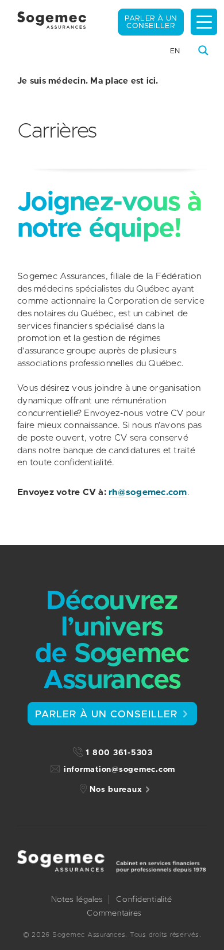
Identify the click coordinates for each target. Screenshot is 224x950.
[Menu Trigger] (204, 22)
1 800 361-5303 (119, 753)
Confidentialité (144, 900)
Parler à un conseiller (151, 22)
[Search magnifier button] (203, 50)
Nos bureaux (116, 790)
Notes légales (77, 900)
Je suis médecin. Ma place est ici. (88, 81)
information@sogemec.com (119, 770)
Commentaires (114, 913)
